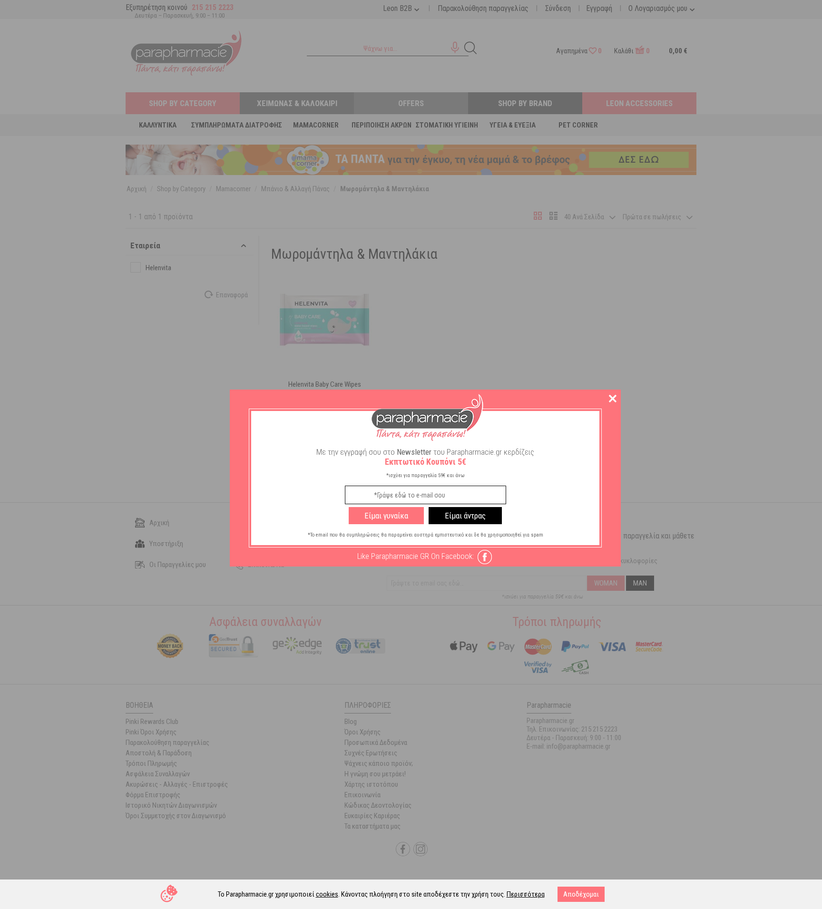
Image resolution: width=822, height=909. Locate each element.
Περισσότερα (526, 894)
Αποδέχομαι (581, 894)
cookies (327, 894)
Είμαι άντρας (465, 515)
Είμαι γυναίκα (386, 515)
